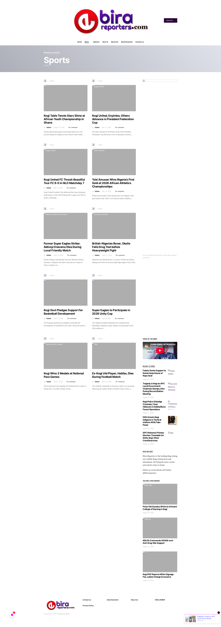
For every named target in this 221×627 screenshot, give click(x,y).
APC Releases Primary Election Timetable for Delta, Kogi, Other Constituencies (153, 436)
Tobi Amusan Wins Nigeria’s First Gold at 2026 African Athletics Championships (113, 183)
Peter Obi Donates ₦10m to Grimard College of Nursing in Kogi (160, 507)
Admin (48, 127)
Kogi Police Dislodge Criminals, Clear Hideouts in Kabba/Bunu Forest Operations (154, 405)
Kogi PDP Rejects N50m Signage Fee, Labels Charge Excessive (158, 575)
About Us (134, 600)
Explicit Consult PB (64, 614)
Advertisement (112, 600)
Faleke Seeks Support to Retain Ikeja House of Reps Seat (154, 373)
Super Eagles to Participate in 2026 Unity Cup (111, 311)
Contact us (87, 600)
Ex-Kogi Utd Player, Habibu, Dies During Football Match (113, 375)
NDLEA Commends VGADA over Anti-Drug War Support (158, 541)
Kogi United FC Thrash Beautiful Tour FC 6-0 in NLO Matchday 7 (64, 181)
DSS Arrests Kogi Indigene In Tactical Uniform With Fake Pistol (152, 421)
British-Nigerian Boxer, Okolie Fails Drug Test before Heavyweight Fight (111, 247)
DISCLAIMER (160, 600)
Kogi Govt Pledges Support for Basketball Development (63, 311)
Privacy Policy (88, 606)
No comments (72, 127)
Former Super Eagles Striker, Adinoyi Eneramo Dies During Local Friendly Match (62, 247)
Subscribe (169, 20)
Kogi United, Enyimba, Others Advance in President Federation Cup (113, 119)
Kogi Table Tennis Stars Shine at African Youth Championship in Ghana (64, 119)
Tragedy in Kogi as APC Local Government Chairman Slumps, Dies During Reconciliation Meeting (154, 388)
